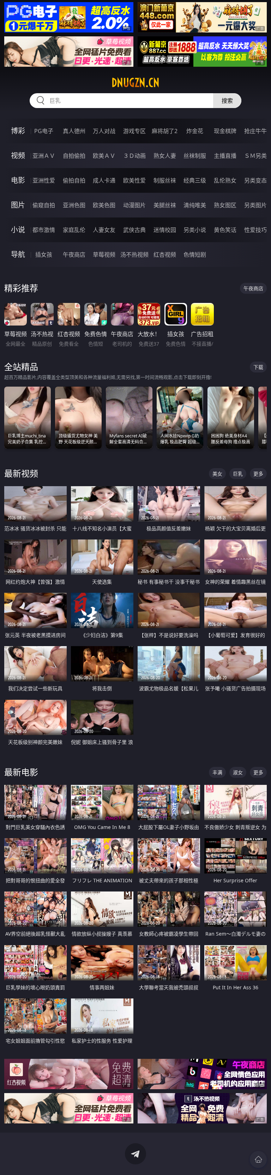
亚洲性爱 (43, 180)
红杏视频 (164, 254)
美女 (217, 473)
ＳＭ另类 (255, 156)
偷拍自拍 (74, 180)
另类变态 (255, 180)
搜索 (227, 101)
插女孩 (43, 254)
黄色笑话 (225, 230)
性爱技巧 (255, 230)
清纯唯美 (194, 205)
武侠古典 (134, 230)
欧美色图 (104, 205)
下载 (258, 367)
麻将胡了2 (164, 131)
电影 (18, 180)
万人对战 (104, 131)
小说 (18, 229)
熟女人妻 (164, 156)
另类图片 (255, 205)
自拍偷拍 (74, 156)
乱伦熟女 (225, 180)
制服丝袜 (164, 180)
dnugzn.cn (135, 83)
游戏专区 (134, 131)
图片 (18, 205)
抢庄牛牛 (255, 131)
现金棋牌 (225, 131)
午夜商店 (74, 254)
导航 (18, 254)
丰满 (217, 772)
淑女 (238, 772)
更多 (258, 473)
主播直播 (225, 156)
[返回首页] (258, 1159)
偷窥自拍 (43, 205)
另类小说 (194, 230)
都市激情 (43, 230)
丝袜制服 (194, 156)
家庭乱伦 (74, 230)
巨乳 (238, 473)
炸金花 (194, 131)
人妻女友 (104, 230)
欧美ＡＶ (104, 156)
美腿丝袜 (164, 205)
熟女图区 (225, 205)
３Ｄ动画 (134, 156)
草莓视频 (104, 254)
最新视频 (21, 473)
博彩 (18, 131)
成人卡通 (104, 180)
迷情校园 (164, 230)
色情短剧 (194, 254)
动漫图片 (134, 205)
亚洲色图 (74, 205)
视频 (18, 155)
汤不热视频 (134, 254)
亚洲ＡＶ (43, 156)
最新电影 (21, 772)
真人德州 (74, 131)
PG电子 (43, 131)
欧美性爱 (134, 180)
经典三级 (194, 180)
